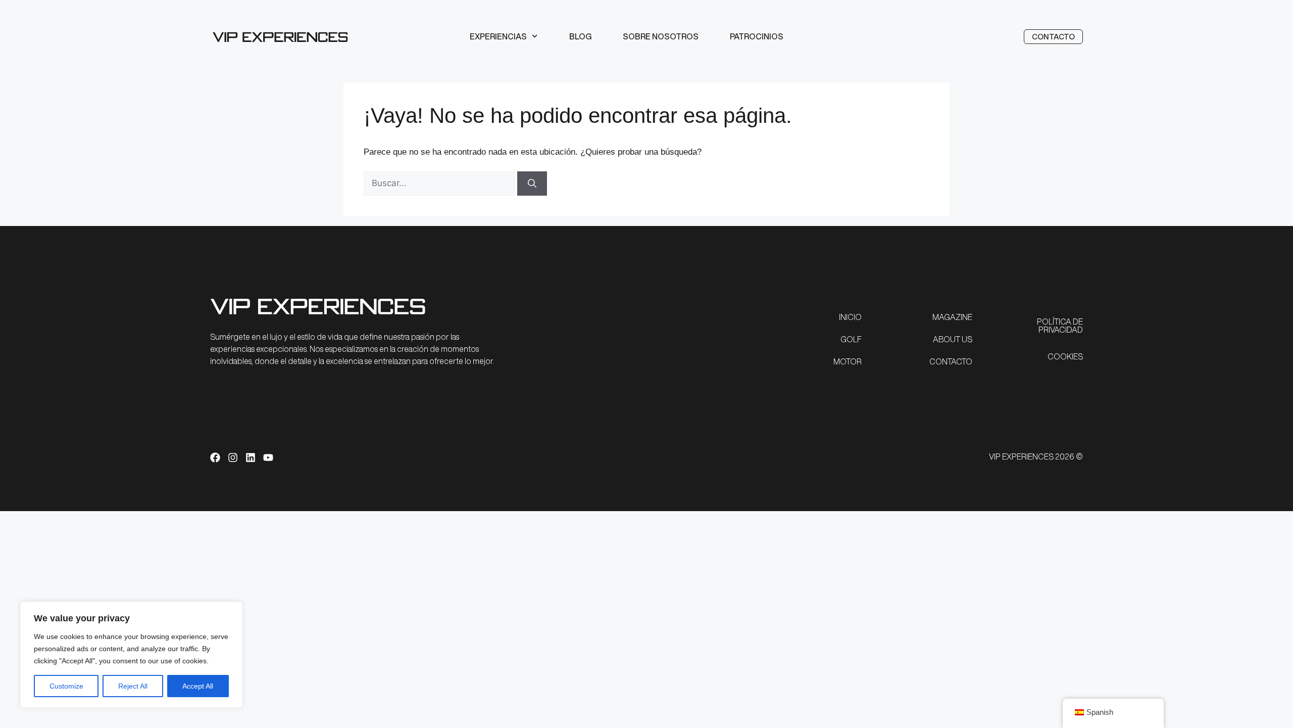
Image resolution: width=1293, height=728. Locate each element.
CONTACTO (950, 361)
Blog (580, 36)
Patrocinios (756, 36)
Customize (66, 686)
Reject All (132, 686)
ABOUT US (952, 339)
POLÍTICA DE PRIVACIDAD (1060, 325)
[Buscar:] (440, 183)
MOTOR (847, 361)
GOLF (851, 339)
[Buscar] (532, 183)
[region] (131, 655)
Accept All (197, 686)
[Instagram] (233, 457)
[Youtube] (268, 457)
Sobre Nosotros (661, 36)
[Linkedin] (250, 457)
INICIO (850, 317)
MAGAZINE (952, 317)
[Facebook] (215, 457)
